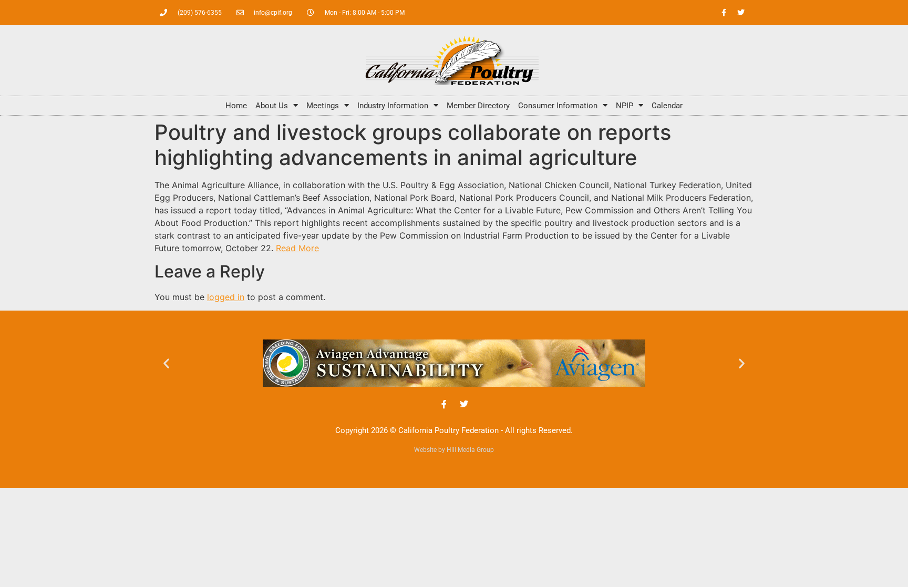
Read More (297, 248)
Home (236, 105)
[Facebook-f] (723, 12)
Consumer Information (557, 105)
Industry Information (392, 105)
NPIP (624, 105)
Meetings (322, 105)
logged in (225, 297)
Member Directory (478, 105)
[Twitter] (741, 12)
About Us (271, 105)
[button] (166, 362)
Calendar (667, 105)
